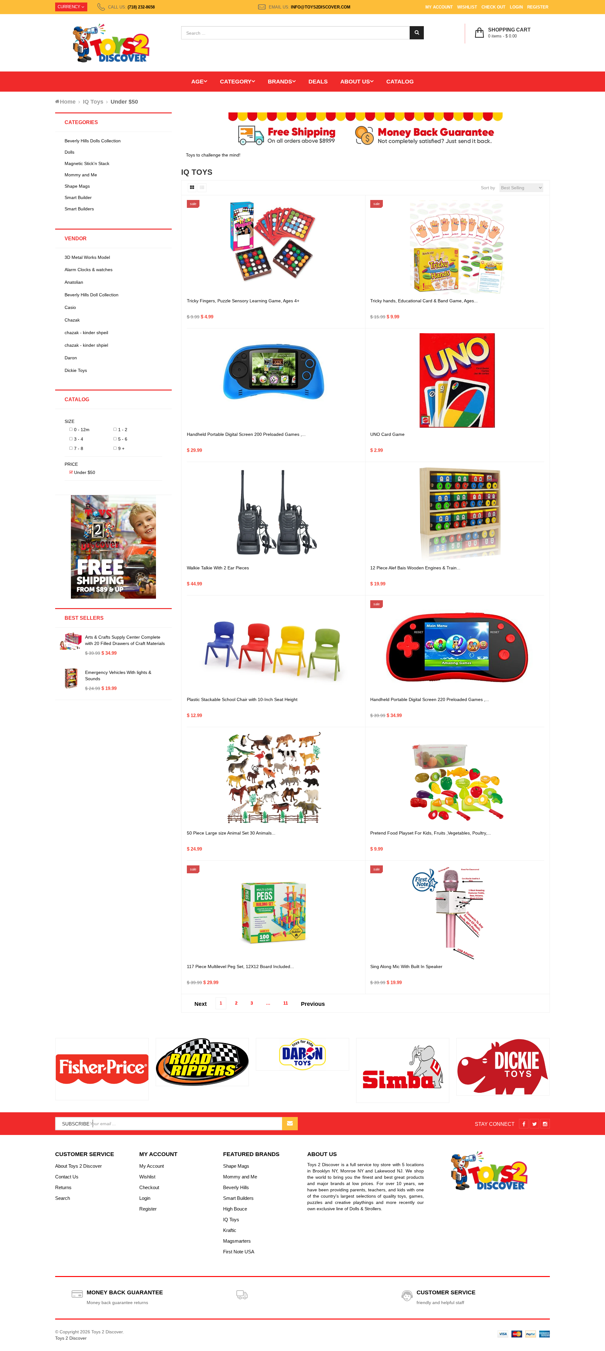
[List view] (202, 187)
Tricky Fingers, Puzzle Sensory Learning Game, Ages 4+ (243, 300)
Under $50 (84, 472)
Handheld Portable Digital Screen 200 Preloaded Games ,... (246, 434)
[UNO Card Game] (457, 380)
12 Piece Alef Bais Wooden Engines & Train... (415, 567)
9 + (121, 448)
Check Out (493, 7)
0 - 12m (81, 429)
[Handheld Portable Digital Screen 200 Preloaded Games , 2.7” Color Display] (273, 380)
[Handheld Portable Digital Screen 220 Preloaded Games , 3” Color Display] (457, 648)
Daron (71, 357)
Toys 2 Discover (71, 1338)
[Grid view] (192, 187)
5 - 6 (122, 439)
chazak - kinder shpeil (86, 332)
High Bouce (235, 1208)
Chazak (72, 319)
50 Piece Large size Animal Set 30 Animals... (231, 832)
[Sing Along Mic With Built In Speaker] (457, 912)
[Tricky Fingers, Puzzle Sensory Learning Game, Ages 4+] (273, 247)
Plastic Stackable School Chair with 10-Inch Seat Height (242, 699)
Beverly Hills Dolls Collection (93, 140)
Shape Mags (77, 186)
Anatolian (74, 282)
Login (516, 7)
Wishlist (467, 7)
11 (285, 1003)
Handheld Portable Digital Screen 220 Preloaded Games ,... (429, 699)
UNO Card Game (387, 434)
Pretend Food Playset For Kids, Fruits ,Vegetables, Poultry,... (430, 832)
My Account (439, 7)
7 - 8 (78, 448)
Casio (70, 307)
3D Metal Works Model (87, 257)
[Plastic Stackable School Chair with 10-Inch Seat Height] (273, 647)
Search (62, 1198)
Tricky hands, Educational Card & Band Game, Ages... (424, 300)
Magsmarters (237, 1241)
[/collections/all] (102, 1069)
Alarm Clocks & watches (88, 269)
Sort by (488, 187)
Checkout (149, 1187)
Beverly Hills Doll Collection (91, 294)
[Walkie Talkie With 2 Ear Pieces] (274, 514)
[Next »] (313, 1002)
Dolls (69, 152)
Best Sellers (84, 618)
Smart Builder (78, 197)
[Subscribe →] (290, 1123)
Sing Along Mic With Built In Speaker (406, 966)
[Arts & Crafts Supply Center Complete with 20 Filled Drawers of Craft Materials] (71, 641)
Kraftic (229, 1230)
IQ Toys (231, 1219)
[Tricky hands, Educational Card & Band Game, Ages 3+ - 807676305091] (457, 247)
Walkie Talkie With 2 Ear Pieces (218, 567)
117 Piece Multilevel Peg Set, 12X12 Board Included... (240, 966)
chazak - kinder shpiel (86, 345)
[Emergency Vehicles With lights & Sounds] (71, 679)
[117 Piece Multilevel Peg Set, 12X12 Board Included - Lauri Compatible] (274, 912)
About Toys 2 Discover (78, 1166)
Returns (63, 1187)
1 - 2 (122, 429)
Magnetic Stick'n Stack (87, 163)
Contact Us (66, 1176)
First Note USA (238, 1251)
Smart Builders (79, 208)
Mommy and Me (81, 174)
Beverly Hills (236, 1187)
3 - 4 (78, 439)
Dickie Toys (76, 370)
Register (537, 7)
